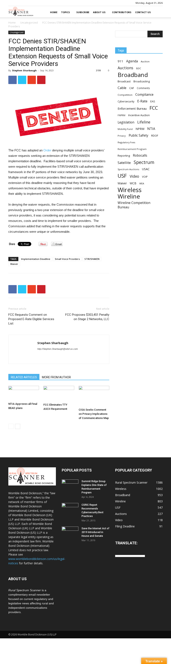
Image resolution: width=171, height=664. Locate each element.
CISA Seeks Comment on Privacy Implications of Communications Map (94, 414)
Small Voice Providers (67, 258)
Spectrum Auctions (128, 169)
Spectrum (144, 162)
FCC (154, 108)
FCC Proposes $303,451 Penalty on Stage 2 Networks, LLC (87, 317)
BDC (138, 68)
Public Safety (138, 135)
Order (47, 150)
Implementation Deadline (35, 258)
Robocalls (140, 155)
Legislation (126, 122)
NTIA (151, 129)
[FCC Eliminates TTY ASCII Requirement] (58, 393)
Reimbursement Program (132, 149)
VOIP (145, 176)
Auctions (125, 68)
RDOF (154, 135)
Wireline (129, 196)
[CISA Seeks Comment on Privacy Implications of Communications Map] (94, 396)
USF (122, 176)
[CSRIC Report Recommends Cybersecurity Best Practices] (70, 509)
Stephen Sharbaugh (24, 70)
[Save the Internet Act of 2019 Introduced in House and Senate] (70, 532)
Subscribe (82, 12)
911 (120, 61)
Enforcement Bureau (132, 108)
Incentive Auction (139, 115)
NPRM (140, 129)
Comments (143, 88)
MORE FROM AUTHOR (56, 377)
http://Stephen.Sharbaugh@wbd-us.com (57, 349)
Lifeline (143, 122)
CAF (131, 88)
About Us (99, 12)
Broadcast (124, 81)
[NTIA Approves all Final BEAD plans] (23, 393)
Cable (122, 88)
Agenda (132, 61)
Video (134, 176)
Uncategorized (29, 22)
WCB (133, 183)
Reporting (124, 155)
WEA (141, 183)
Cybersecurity (126, 101)
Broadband (133, 75)
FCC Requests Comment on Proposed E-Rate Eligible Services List (31, 319)
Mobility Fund (125, 129)
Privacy (122, 135)
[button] (158, 12)
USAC (146, 169)
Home (53, 12)
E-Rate (142, 101)
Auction (145, 61)
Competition (125, 94)
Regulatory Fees (126, 142)
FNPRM (121, 115)
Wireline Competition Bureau (134, 205)
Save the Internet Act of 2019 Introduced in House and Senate (95, 532)
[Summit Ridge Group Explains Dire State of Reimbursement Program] (70, 484)
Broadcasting (141, 81)
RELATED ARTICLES (24, 377)
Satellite (124, 162)
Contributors (121, 12)
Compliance (144, 94)
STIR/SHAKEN (91, 258)
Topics (65, 12)
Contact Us (143, 12)
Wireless (130, 190)
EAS (152, 101)
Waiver (14, 263)
